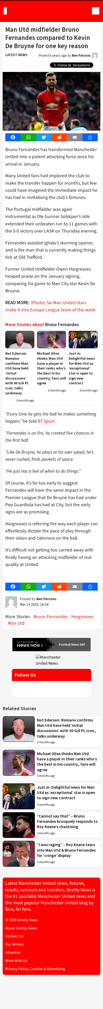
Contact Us (14, 936)
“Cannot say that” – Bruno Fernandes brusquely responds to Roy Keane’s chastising (67, 821)
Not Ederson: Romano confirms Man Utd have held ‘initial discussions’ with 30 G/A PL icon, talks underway (66, 728)
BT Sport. (47, 421)
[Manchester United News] (51, 660)
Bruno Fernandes (51, 616)
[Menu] (5, 11)
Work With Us (16, 961)
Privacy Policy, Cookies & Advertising (35, 969)
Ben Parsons (81, 55)
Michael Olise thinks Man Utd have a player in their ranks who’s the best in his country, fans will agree (51, 368)
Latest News (16, 55)
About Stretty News (21, 928)
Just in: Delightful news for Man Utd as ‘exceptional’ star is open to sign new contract (82, 368)
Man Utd (16, 623)
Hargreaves (82, 616)
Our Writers (14, 944)
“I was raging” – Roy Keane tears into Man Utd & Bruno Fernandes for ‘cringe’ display (66, 850)
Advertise (12, 952)
